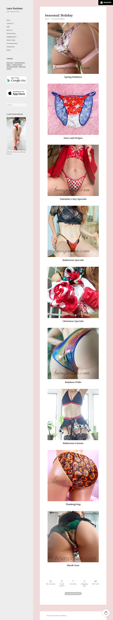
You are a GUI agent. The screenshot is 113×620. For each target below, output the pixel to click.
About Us (9, 30)
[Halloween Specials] (73, 231)
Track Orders (61, 585)
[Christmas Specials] (73, 292)
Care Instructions (12, 43)
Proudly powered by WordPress (56, 616)
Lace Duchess (15, 8)
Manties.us (10, 63)
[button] (106, 613)
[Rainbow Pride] (73, 353)
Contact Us (10, 23)
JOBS (8, 27)
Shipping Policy (11, 37)
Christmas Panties (12, 67)
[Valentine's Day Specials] (73, 170)
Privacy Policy (11, 33)
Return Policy (11, 40)
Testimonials (11, 47)
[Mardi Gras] (73, 536)
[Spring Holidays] (73, 48)
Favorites (73, 584)
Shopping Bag (84, 585)
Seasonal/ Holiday (58, 19)
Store (47, 19)
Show (105, 2)
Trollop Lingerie (17, 65)
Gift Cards (95, 584)
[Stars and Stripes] (73, 109)
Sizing (8, 50)
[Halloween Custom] (73, 414)
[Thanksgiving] (73, 475)
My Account (50, 584)
